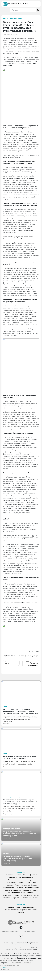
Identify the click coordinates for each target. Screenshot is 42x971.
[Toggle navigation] (37, 4)
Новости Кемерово (32, 887)
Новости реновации (30, 890)
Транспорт (17, 898)
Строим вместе (26, 895)
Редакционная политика (25, 907)
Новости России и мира (16, 893)
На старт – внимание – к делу (11, 662)
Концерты (9, 885)
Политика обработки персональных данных (21, 910)
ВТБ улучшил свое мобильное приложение (32, 663)
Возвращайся (12, 882)
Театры (36, 895)
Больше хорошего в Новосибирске (21, 880)
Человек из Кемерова (31, 898)
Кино (34, 882)
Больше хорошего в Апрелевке (21, 877)
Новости (20, 887)
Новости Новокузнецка (12, 890)
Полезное (30, 893)
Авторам (11, 907)
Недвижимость (9, 887)
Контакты (21, 912)
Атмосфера (9, 875)
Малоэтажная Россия (29, 885)
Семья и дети (8, 895)
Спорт (16, 895)
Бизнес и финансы (10, 19)
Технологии (7, 898)
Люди (20, 19)
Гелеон (21, 882)
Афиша (18, 875)
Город (27, 882)
